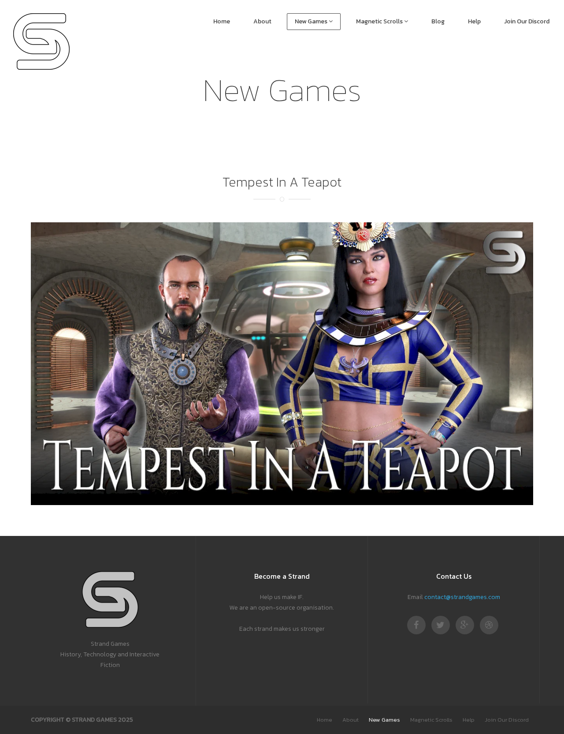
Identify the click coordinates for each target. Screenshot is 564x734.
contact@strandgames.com (462, 597)
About (262, 21)
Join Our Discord (526, 21)
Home (221, 21)
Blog (438, 21)
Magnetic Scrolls (380, 21)
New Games (312, 21)
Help (474, 21)
